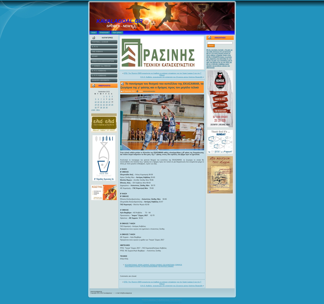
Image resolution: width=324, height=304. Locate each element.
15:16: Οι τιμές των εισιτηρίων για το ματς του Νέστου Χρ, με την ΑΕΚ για (219, 61)
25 (112, 105)
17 (109, 102)
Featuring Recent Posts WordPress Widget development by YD (162, 302)
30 (107, 107)
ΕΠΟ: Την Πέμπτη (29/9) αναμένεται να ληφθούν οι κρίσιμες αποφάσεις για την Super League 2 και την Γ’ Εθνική (162, 74)
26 (96, 107)
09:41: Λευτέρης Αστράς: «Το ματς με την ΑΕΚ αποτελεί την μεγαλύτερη (219, 51)
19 (96, 105)
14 (101, 102)
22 (104, 105)
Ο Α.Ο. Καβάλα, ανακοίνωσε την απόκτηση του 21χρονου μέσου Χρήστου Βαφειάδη (171, 77)
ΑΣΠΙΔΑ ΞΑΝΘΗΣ (156, 265)
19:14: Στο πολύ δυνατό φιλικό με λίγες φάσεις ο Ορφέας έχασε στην (218, 54)
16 (107, 102)
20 (98, 105)
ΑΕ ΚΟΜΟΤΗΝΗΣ (131, 265)
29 (104, 107)
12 (96, 102)
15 (104, 102)
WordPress (152, 299)
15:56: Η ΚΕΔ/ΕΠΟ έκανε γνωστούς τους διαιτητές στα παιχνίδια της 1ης (219, 58)
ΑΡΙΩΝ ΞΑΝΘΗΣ (143, 265)
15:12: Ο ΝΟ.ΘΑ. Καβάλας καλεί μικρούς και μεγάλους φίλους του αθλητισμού (218, 66)
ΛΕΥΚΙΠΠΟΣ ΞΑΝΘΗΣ (166, 266)
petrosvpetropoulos (149, 91)
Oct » (98, 110)
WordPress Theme (164, 299)
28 (101, 107)
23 (107, 105)
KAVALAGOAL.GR (119, 21)
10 (109, 99)
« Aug (93, 110)
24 (109, 105)
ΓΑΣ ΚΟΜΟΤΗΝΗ (169, 265)
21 (101, 105)
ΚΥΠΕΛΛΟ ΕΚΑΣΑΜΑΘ (149, 266)
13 (98, 102)
